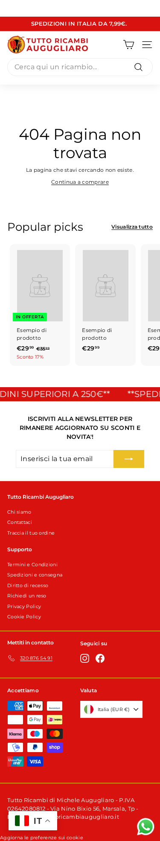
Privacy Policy (24, 606)
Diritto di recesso (27, 585)
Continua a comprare (80, 182)
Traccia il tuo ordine (31, 533)
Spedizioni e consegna (34, 575)
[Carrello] (129, 44)
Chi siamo (19, 512)
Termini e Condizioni (32, 565)
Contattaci (19, 522)
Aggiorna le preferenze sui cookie (41, 838)
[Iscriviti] (128, 459)
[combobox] (80, 67)
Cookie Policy (24, 617)
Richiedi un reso (27, 596)
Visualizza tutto (132, 226)
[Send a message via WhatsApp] (146, 827)
